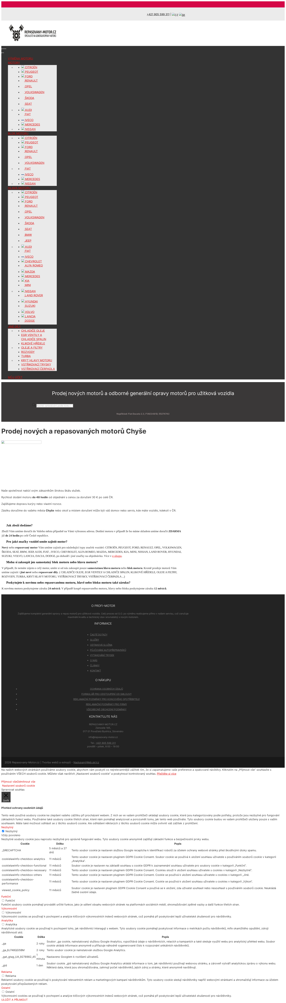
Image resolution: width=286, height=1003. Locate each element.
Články (94, 665)
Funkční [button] (6, 896)
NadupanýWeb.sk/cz (86, 762)
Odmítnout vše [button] (26, 781)
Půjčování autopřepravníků (108, 650)
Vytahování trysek (102, 655)
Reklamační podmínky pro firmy (106, 704)
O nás (93, 660)
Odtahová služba (101, 644)
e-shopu (117, 556)
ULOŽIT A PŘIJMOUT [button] (14, 999)
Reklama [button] (6, 971)
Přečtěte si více (166, 773)
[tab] (92, 525)
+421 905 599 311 (158, 14)
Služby (94, 639)
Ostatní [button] (5, 987)
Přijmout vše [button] (9, 781)
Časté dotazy (98, 634)
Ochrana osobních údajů (106, 688)
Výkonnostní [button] (9, 908)
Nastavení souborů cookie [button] (18, 785)
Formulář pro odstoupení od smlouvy (106, 694)
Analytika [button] (7, 920)
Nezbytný (11, 831)
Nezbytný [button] (7, 827)
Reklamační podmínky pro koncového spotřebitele (106, 699)
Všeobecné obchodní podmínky (106, 709)
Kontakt (95, 670)
